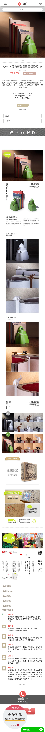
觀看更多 (22, 684)
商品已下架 (22, 105)
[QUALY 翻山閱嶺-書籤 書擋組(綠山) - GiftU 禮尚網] (22, 4)
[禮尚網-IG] (29, 711)
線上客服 (26, 730)
